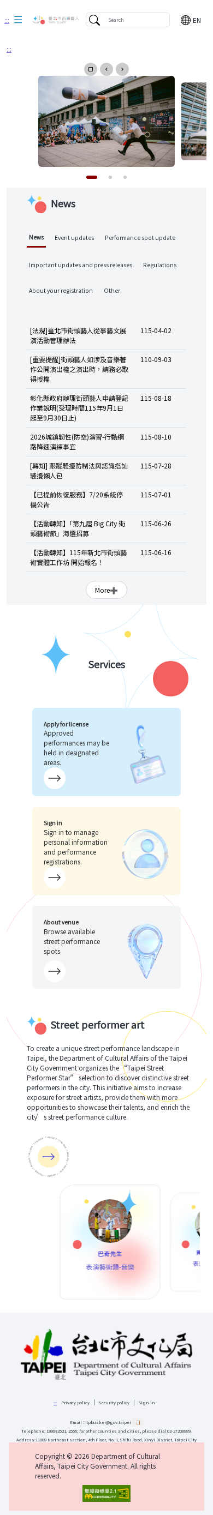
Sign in (147, 1402)
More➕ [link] (106, 589)
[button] (18, 20)
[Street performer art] (49, 1157)
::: (6, 20)
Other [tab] (112, 290)
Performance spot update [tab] (140, 237)
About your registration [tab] (61, 290)
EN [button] (197, 20)
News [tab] (36, 237)
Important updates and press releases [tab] (80, 265)
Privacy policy (75, 1402)
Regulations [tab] (159, 265)
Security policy (114, 1402)
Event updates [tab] (74, 237)
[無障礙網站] (106, 1493)
